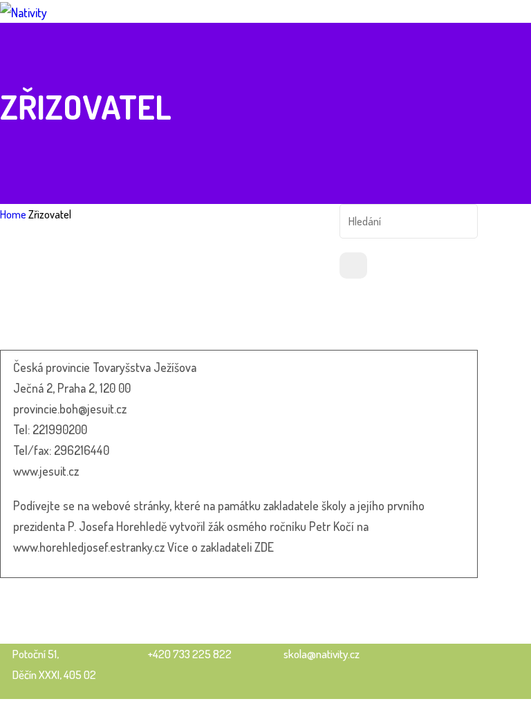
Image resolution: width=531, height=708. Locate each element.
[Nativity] (23, 10)
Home (13, 214)
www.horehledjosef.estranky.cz (89, 547)
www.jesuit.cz (46, 470)
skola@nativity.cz (321, 653)
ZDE (264, 547)
